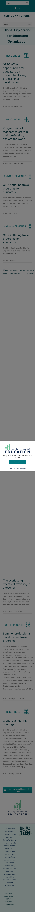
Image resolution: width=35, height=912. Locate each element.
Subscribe (17, 462)
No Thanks (12, 468)
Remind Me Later (21, 468)
